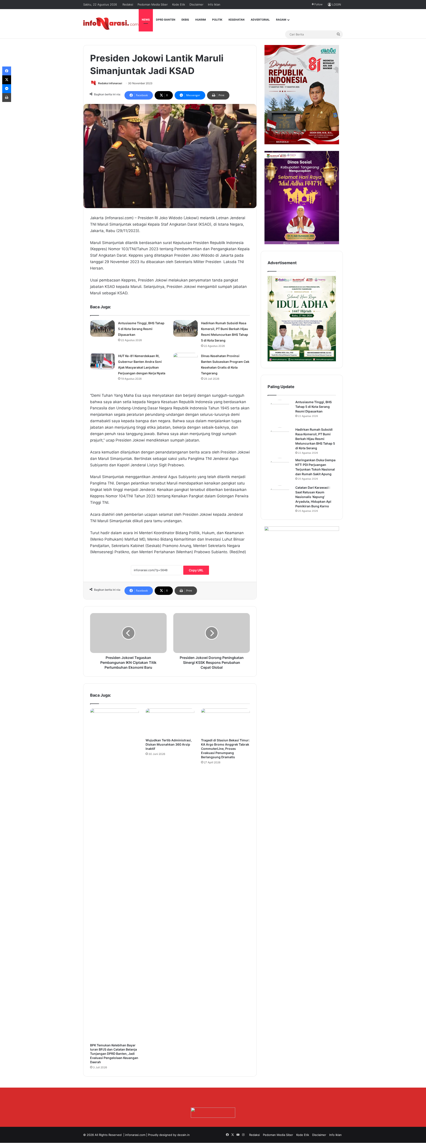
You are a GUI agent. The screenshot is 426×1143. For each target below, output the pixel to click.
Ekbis (185, 19)
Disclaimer (196, 4)
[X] (6, 79)
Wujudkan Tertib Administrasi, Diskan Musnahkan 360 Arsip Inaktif (169, 744)
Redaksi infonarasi (110, 83)
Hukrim (200, 19)
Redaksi (127, 4)
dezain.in (183, 1135)
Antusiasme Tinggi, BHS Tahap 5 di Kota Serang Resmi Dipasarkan (141, 328)
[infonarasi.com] (111, 23)
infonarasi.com (135, 1135)
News (146, 19)
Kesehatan (237, 19)
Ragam (281, 19)
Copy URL (196, 570)
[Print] (6, 97)
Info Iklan (214, 4)
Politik (217, 19)
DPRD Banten (165, 19)
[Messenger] (6, 88)
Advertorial (260, 19)
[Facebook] (6, 70)
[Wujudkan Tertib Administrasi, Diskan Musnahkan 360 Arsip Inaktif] (170, 722)
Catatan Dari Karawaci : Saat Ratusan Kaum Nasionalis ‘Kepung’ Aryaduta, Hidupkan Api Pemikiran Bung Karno (313, 497)
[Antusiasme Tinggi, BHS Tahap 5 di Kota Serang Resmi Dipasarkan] (102, 328)
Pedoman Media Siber (153, 4)
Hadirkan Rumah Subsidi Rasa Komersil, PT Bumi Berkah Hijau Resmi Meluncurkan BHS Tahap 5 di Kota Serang (315, 439)
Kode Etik (178, 4)
